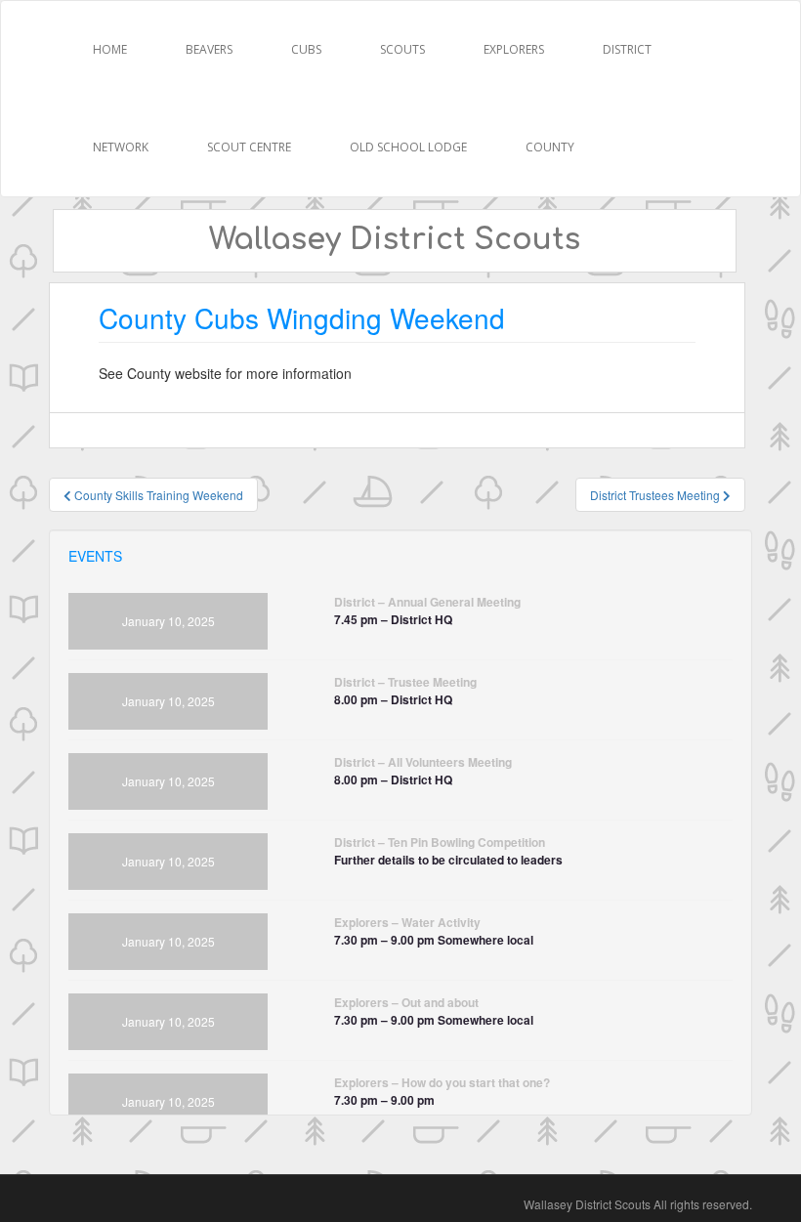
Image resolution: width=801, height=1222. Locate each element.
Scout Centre (249, 147)
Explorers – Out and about (406, 1002)
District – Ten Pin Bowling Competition (439, 842)
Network (120, 147)
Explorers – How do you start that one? (442, 1082)
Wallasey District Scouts (394, 240)
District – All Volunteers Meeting (423, 762)
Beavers (209, 49)
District (627, 49)
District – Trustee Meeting (405, 682)
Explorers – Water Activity (407, 922)
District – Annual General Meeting (427, 602)
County (550, 147)
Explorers (514, 49)
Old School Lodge (408, 147)
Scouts (402, 49)
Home (110, 49)
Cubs (306, 49)
